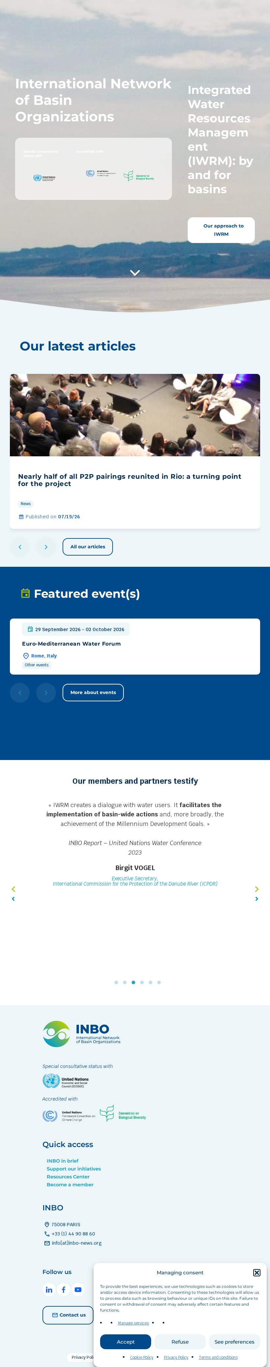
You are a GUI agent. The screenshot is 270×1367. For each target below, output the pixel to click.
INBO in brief (62, 1161)
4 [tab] (143, 982)
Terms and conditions (218, 1357)
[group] (135, 451)
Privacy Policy (176, 1357)
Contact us (73, 1315)
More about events (93, 692)
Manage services (133, 1323)
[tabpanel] (135, 869)
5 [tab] (152, 982)
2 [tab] (126, 982)
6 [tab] (160, 982)
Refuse (180, 1342)
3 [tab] (135, 982)
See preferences (235, 1342)
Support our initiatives (74, 1169)
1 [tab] (118, 982)
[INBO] (83, 1045)
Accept (126, 1342)
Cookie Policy (141, 1357)
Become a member (70, 1185)
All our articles (87, 547)
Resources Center (68, 1177)
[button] (257, 1272)
